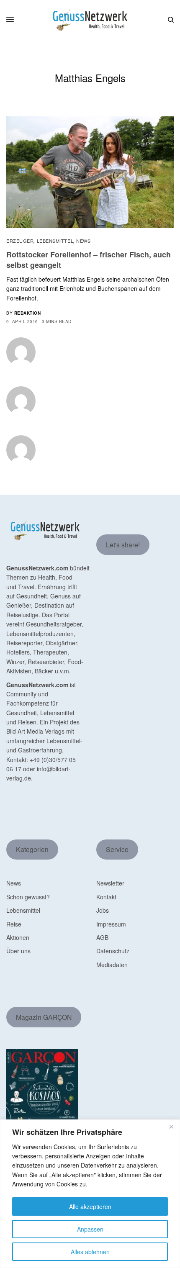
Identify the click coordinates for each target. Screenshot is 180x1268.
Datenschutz (112, 951)
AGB (102, 937)
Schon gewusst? (28, 897)
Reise (13, 924)
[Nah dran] (171, 1127)
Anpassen (90, 1229)
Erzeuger (19, 240)
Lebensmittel (55, 240)
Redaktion (27, 313)
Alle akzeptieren (90, 1206)
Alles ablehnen (90, 1251)
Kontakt (106, 897)
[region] (90, 1193)
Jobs (102, 910)
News (83, 240)
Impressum (111, 924)
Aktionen (17, 937)
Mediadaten (112, 964)
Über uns (18, 951)
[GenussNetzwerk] (90, 19)
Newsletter (110, 883)
